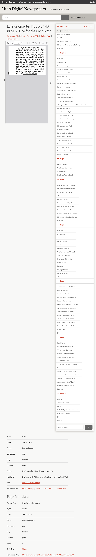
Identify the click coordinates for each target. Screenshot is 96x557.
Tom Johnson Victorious (65, 98)
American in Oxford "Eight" (66, 382)
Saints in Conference (64, 301)
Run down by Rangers (64, 147)
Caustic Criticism (62, 199)
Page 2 (63, 53)
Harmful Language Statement (39, 2)
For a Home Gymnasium (65, 347)
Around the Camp (63, 403)
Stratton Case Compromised (66, 91)
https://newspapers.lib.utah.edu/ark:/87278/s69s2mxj (44, 488)
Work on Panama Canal (65, 69)
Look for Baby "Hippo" (64, 203)
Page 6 (63, 281)
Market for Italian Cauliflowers (67, 217)
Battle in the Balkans (64, 137)
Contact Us (21, 2)
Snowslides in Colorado (64, 144)
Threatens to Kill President (65, 115)
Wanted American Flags (65, 101)
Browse (12, 2)
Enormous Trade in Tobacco (66, 210)
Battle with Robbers (63, 122)
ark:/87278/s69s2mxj (31, 482)
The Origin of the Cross (64, 168)
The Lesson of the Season (65, 245)
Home (4, 2)
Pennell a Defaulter (63, 87)
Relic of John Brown (63, 94)
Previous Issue (63, 26)
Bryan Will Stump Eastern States (67, 304)
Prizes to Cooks (62, 329)
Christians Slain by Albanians (66, 308)
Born (59, 406)
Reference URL (33, 36)
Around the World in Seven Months (68, 375)
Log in (92, 2)
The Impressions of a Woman (66, 287)
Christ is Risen (61, 164)
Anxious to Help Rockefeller (66, 319)
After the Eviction (62, 277)
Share (22, 36)
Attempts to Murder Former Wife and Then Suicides (74, 105)
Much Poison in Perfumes (65, 206)
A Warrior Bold (62, 171)
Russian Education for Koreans (67, 214)
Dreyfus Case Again (63, 66)
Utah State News (62, 62)
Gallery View (46, 36)
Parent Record (12, 39)
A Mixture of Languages (65, 192)
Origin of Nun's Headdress (66, 322)
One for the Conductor (64, 294)
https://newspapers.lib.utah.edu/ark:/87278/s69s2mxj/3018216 (48, 555)
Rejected (60, 266)
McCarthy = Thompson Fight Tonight (69, 45)
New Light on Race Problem (66, 185)
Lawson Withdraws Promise (66, 315)
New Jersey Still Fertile (64, 259)
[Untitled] (60, 49)
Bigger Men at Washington (66, 189)
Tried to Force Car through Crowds (68, 119)
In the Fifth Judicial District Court (67, 410)
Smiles (59, 368)
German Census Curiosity (65, 386)
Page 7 (63, 337)
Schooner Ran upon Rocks (65, 151)
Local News (61, 343)
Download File (13, 36)
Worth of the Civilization (65, 350)
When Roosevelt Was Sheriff (66, 83)
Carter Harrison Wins (64, 73)
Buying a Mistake (62, 270)
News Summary (62, 154)
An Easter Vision (62, 238)
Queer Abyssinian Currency (66, 357)
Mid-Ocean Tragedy (63, 108)
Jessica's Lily (61, 234)
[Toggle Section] (58, 53)
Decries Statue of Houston (65, 354)
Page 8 (63, 393)
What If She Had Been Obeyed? (67, 371)
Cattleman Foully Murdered (66, 80)
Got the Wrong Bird (63, 290)
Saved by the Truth (63, 255)
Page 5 (63, 225)
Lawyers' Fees (61, 263)
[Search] (65, 17)
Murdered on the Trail (64, 126)
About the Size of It (63, 196)
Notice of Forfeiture (63, 34)
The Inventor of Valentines (65, 312)
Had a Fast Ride (62, 76)
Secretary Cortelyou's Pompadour (68, 364)
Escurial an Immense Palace (66, 297)
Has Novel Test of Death (65, 175)
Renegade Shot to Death (65, 133)
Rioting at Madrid (62, 130)
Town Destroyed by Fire (65, 112)
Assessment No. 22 (63, 413)
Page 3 (63, 158)
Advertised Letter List (64, 41)
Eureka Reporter (59, 9)
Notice (59, 420)
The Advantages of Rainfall (66, 252)
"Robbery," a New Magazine (66, 378)
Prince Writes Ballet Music (65, 326)
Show (24, 549)
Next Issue (88, 26)
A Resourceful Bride (63, 361)
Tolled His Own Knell (64, 140)
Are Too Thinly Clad (63, 248)
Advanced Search (78, 17)
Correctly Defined (63, 273)
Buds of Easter (62, 241)
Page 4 (63, 179)
